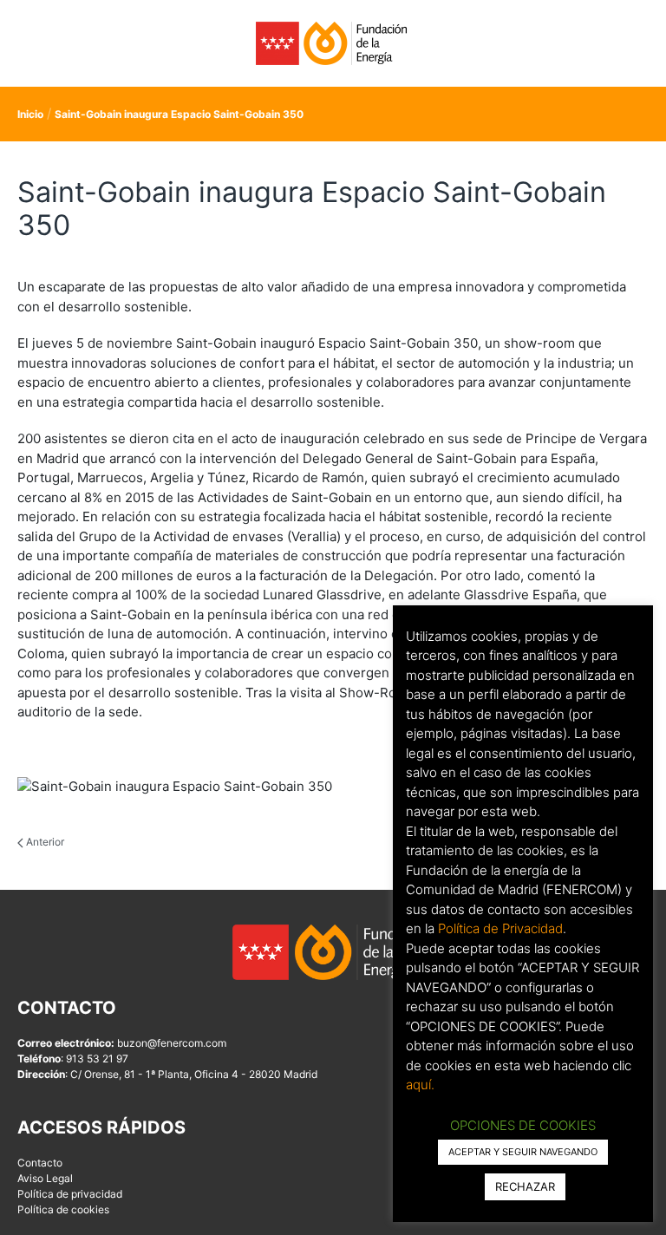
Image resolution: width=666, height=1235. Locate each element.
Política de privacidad (69, 1193)
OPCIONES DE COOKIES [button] (523, 1125)
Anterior (43, 841)
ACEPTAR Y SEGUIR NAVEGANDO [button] (522, 1152)
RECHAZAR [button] (525, 1186)
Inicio (30, 114)
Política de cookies (63, 1209)
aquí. (420, 1084)
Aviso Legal (45, 1178)
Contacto (39, 1162)
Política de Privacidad (500, 928)
